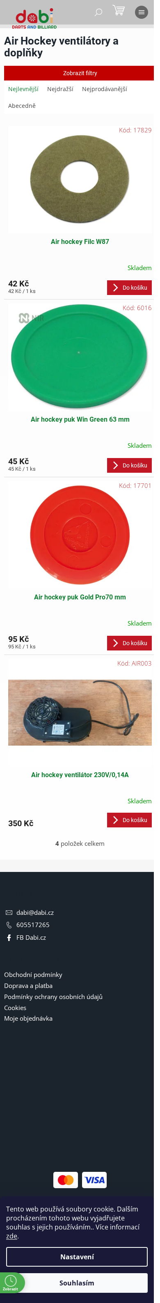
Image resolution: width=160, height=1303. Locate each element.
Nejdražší (60, 89)
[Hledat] (98, 12)
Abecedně (22, 106)
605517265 (33, 925)
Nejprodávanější (104, 89)
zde (11, 1235)
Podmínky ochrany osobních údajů (53, 996)
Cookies (15, 1008)
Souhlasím (76, 1282)
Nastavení (77, 1256)
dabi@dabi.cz (35, 912)
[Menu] (141, 12)
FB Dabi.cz (31, 937)
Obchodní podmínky (33, 974)
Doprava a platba (28, 985)
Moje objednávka (28, 1018)
